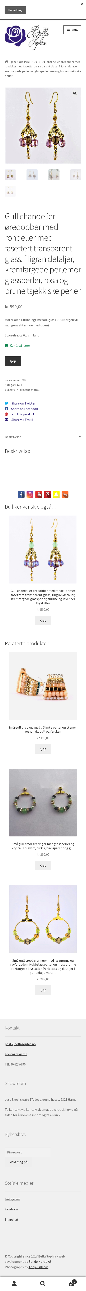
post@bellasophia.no (20, 1044)
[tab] (43, 437)
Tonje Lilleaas (38, 1267)
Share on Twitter (23, 403)
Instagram (12, 1199)
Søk (43, 1284)
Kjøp (12, 361)
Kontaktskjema (16, 1054)
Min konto (14, 1284)
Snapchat (11, 1219)
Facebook (11, 1209)
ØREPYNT (24, 62)
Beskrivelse (13, 437)
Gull (36, 62)
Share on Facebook (24, 409)
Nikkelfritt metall (28, 390)
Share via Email (22, 419)
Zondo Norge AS (40, 1261)
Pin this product (22, 414)
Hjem (13, 62)
